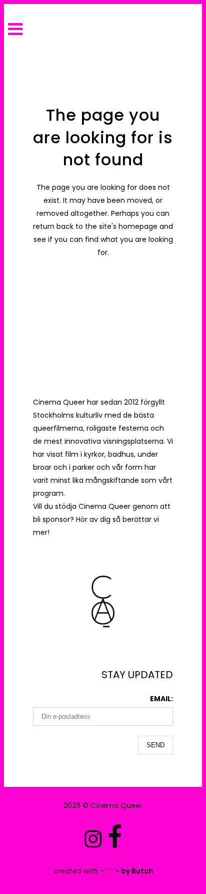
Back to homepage (103, 295)
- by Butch (134, 871)
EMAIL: (161, 699)
